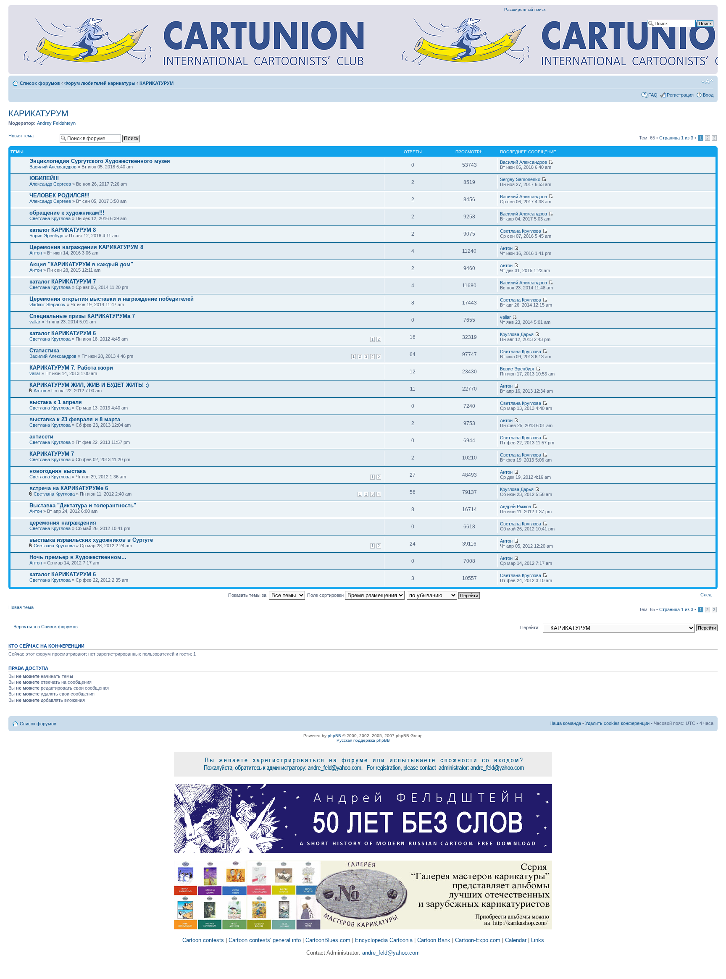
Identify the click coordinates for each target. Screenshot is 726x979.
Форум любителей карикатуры (99, 83)
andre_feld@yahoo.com (390, 953)
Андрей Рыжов (515, 506)
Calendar (515, 940)
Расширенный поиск (524, 9)
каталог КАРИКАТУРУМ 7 (62, 281)
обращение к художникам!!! (66, 213)
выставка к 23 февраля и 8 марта (74, 419)
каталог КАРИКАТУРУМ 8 (62, 230)
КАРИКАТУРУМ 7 (51, 454)
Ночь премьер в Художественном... (77, 557)
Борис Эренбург (46, 235)
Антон (35, 252)
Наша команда (565, 723)
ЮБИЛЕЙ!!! (44, 178)
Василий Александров (52, 166)
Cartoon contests (203, 940)
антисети (41, 436)
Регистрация (680, 94)
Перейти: (529, 627)
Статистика (44, 350)
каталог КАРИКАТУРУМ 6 (62, 333)
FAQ (653, 94)
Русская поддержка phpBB (363, 740)
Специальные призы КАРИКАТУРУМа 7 (82, 316)
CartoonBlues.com (327, 940)
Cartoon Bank (433, 940)
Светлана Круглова (50, 218)
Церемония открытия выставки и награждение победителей (111, 299)
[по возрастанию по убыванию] (444, 595)
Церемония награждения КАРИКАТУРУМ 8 (86, 247)
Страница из (676, 137)
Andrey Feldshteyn (56, 123)
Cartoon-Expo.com (477, 940)
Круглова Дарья (517, 334)
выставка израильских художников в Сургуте (91, 540)
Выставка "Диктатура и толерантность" (82, 505)
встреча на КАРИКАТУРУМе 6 (68, 488)
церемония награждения (62, 523)
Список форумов (40, 83)
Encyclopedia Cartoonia (384, 940)
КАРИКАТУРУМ (156, 83)
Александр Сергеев (50, 183)
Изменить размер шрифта (707, 81)
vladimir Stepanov (47, 304)
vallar (34, 321)
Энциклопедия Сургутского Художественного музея (99, 161)
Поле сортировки (326, 595)
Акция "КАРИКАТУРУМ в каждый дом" (81, 264)
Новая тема (21, 135)
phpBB (334, 735)
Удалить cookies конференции (617, 723)
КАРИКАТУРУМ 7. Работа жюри (71, 368)
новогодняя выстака (57, 471)
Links (537, 940)
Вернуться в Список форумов (45, 626)
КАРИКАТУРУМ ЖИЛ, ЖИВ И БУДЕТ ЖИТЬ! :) (89, 385)
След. (706, 594)
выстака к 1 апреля (55, 402)
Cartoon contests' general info (265, 940)
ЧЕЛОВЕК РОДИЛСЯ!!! (59, 195)
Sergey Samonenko (520, 179)
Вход (708, 94)
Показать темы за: (248, 595)
